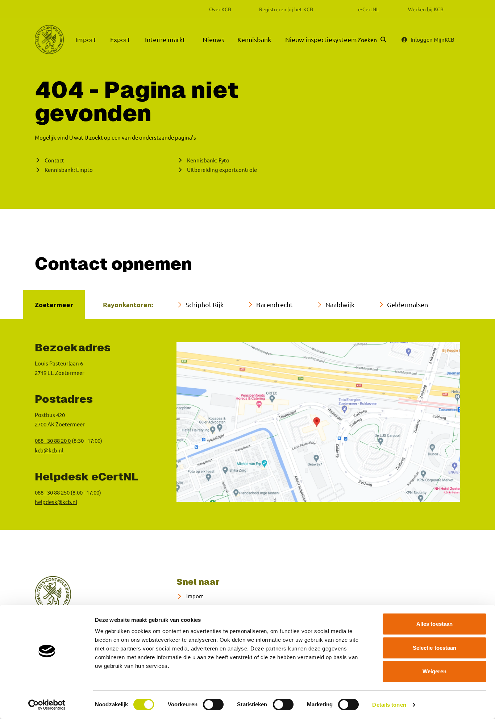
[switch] (213, 704)
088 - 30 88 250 (52, 492)
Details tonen (389, 705)
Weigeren (435, 671)
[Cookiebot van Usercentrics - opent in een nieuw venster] (47, 704)
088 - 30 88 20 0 (53, 440)
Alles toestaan (434, 624)
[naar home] (53, 594)
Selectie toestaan (435, 648)
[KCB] (49, 39)
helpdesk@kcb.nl (56, 501)
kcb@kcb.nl (49, 450)
